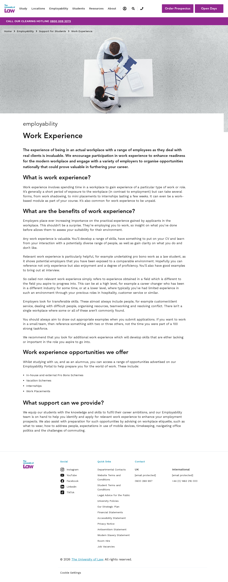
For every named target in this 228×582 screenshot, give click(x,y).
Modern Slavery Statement (113, 535)
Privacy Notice (106, 523)
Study (23, 8)
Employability (58, 8)
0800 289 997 (143, 481)
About (112, 8)
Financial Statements (110, 512)
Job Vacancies (106, 546)
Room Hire (103, 540)
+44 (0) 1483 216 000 (185, 481)
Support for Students (52, 31)
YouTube (72, 475)
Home (8, 31)
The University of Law (87, 559)
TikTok (70, 492)
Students (78, 8)
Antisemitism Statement (111, 529)
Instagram (73, 469)
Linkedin (71, 486)
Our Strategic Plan (108, 506)
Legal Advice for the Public (113, 495)
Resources (96, 8)
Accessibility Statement (111, 518)
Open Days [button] (209, 8)
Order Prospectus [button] (177, 8)
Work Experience (81, 31)
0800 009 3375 (60, 21)
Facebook (72, 481)
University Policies (108, 500)
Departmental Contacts (111, 469)
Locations (38, 8)
